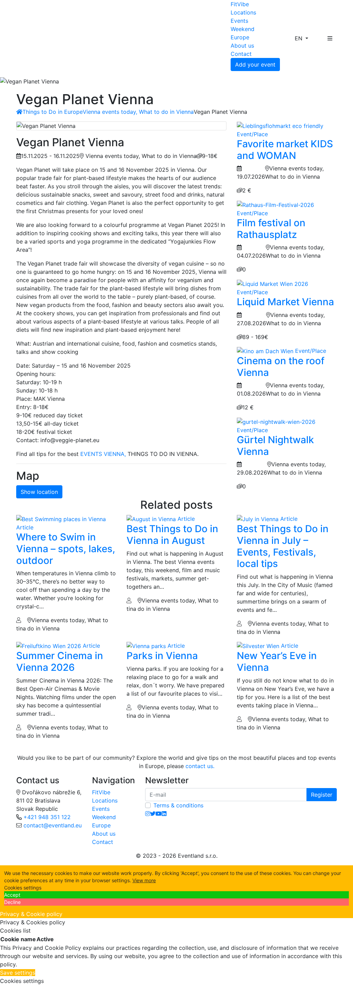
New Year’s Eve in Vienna (277, 661)
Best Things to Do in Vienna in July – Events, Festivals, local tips (283, 546)
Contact (241, 53)
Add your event (255, 64)
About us (242, 45)
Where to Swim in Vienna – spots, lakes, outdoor (65, 548)
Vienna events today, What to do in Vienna (138, 111)
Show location (39, 491)
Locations (243, 12)
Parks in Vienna (162, 655)
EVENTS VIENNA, (103, 453)
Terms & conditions (178, 805)
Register (321, 794)
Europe (240, 37)
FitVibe (240, 4)
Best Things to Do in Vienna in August (172, 534)
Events (239, 20)
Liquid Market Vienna (285, 302)
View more (144, 880)
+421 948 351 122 (47, 817)
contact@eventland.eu (52, 825)
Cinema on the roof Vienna (280, 366)
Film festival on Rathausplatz (271, 228)
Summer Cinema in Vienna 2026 (59, 661)
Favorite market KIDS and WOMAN (285, 149)
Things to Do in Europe (52, 111)
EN (299, 38)
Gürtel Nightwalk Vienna (275, 445)
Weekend (242, 29)
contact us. (199, 766)
